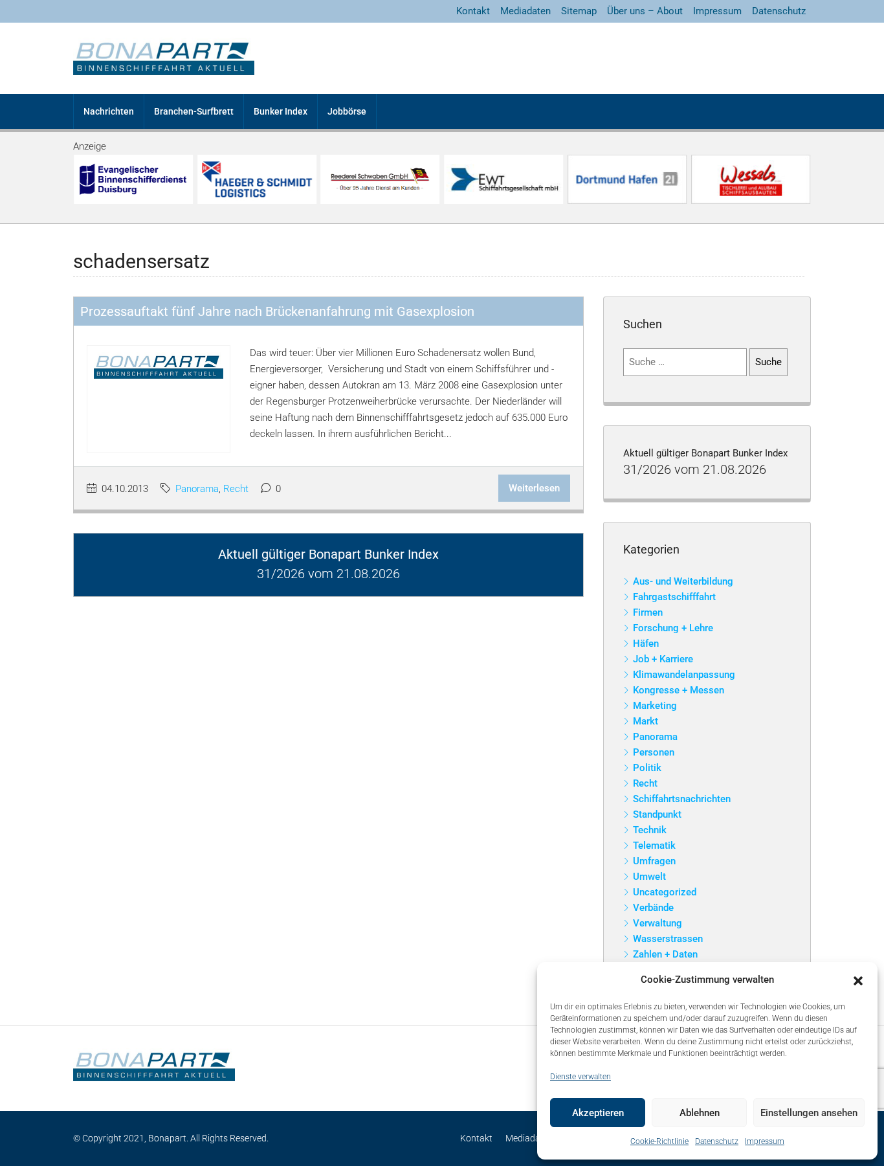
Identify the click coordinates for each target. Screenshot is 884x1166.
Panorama (197, 489)
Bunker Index (280, 111)
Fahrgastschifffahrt (674, 597)
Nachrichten (108, 111)
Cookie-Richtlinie (659, 1141)
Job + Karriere (663, 659)
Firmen (648, 612)
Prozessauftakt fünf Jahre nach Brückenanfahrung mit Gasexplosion (277, 311)
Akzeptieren (598, 1113)
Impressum (764, 1141)
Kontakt (473, 11)
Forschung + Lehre (673, 628)
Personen (653, 752)
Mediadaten (525, 11)
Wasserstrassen (668, 939)
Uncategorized (664, 892)
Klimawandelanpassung (684, 674)
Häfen (646, 643)
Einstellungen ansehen (808, 1113)
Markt (645, 721)
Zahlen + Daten (665, 954)
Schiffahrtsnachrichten (682, 799)
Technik (650, 830)
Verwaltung (657, 923)
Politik (647, 768)
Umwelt (649, 876)
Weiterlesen (534, 488)
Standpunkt (657, 814)
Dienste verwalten (580, 1076)
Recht (236, 489)
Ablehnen (700, 1113)
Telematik (654, 845)
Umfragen (654, 861)
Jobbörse (346, 111)
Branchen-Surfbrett (194, 111)
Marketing (655, 706)
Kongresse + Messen (678, 690)
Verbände (653, 908)
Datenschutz (716, 1141)
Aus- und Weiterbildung (683, 581)
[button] (858, 980)
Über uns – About (645, 11)
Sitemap (579, 11)
